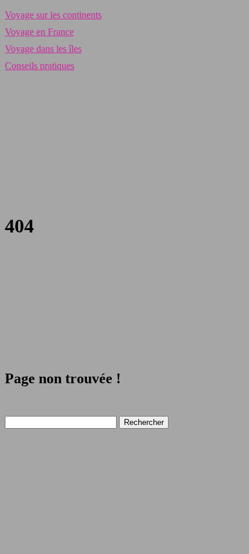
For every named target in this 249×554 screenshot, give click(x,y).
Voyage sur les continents (53, 15)
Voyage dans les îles (43, 49)
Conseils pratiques (39, 66)
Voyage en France (39, 32)
